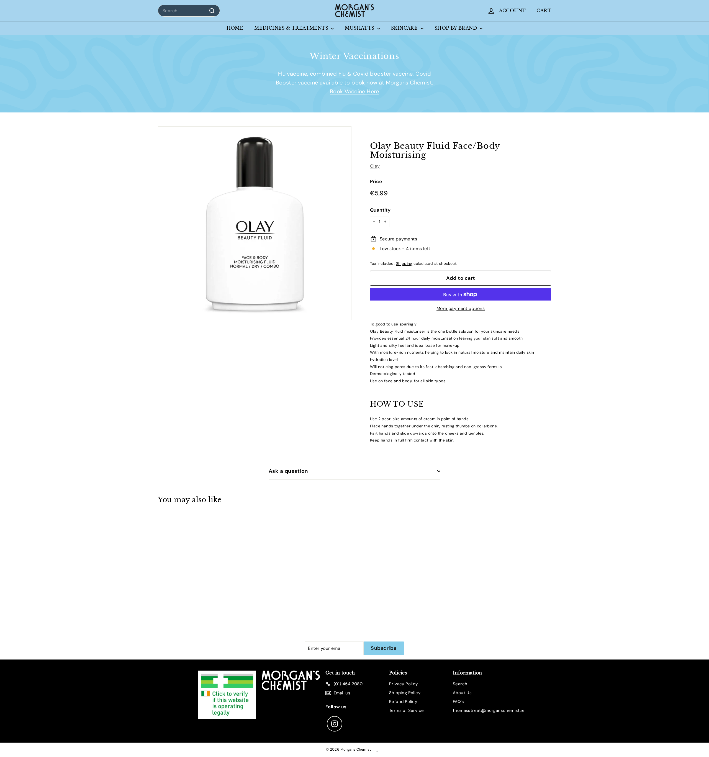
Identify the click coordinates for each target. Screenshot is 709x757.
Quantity (380, 210)
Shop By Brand (457, 28)
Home (235, 28)
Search (460, 684)
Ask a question (288, 471)
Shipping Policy (404, 693)
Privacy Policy (403, 684)
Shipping (404, 263)
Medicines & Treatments (292, 28)
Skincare (405, 28)
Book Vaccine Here (354, 91)
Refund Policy (403, 701)
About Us (462, 693)
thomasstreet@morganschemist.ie (489, 710)
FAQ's (458, 701)
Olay (375, 166)
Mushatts (360, 28)
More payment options (460, 308)
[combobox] (189, 11)
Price (376, 181)
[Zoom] (254, 223)
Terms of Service (406, 710)
